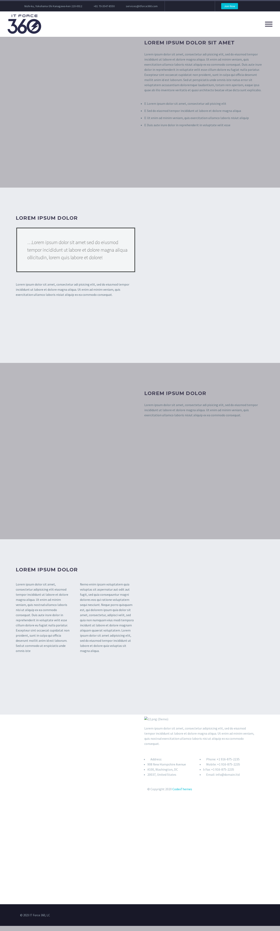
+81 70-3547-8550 (104, 6)
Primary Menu (268, 24)
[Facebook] (174, 6)
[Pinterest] (199, 6)
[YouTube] (205, 6)
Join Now (229, 6)
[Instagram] (192, 6)
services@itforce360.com (142, 6)
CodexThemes (182, 789)
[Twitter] (186, 6)
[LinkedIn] (180, 6)
